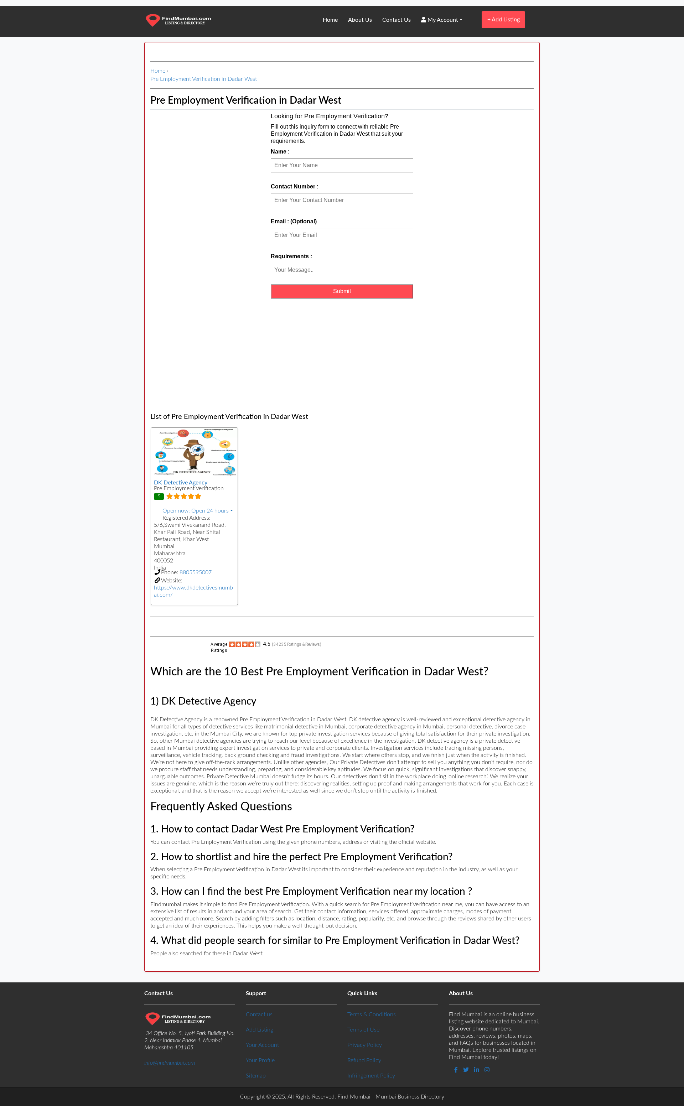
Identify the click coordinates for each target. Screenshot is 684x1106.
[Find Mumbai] (178, 21)
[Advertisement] (342, 355)
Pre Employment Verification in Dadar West (203, 79)
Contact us (259, 1014)
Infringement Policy (371, 1076)
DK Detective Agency (180, 483)
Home (330, 20)
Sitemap (256, 1076)
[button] (194, 510)
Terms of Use (363, 1030)
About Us (360, 20)
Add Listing (503, 19)
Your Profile (260, 1060)
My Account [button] (442, 20)
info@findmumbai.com (169, 1063)
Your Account (262, 1045)
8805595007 (196, 572)
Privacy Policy (364, 1045)
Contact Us (396, 20)
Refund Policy (364, 1060)
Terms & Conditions (371, 1014)
